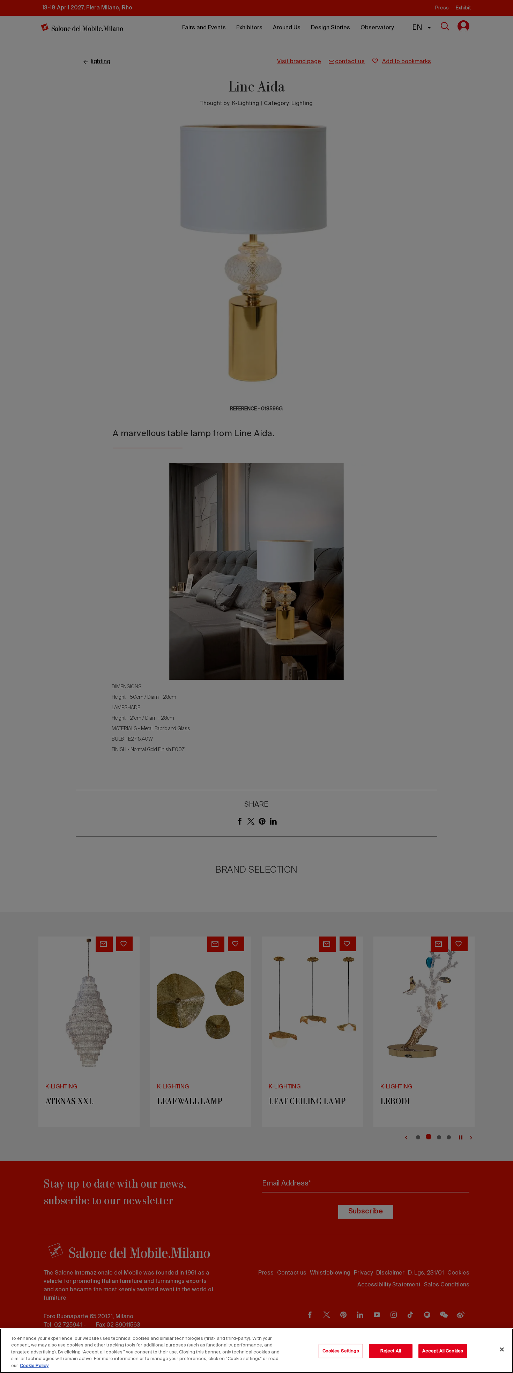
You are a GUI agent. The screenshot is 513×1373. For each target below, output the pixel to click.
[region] (256, 1350)
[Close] (502, 1349)
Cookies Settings (340, 1351)
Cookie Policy (34, 1366)
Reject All (390, 1351)
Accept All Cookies (442, 1351)
